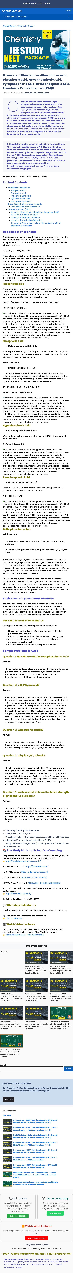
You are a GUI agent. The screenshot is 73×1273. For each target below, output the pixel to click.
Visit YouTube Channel (36, 1238)
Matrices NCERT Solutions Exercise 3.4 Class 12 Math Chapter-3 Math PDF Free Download (10, 1053)
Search (3, 1065)
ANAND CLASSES (12, 10)
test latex (3, 952)
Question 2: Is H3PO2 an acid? (24, 215)
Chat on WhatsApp (14, 918)
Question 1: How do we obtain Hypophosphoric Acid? (35, 212)
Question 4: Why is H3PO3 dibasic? (26, 220)
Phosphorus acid (18, 190)
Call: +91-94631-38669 (18, 1216)
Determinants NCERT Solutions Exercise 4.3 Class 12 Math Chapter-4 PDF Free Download (60, 997)
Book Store (9, 1099)
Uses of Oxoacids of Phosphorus (25, 206)
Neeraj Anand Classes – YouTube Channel (25, 935)
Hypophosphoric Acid (21, 196)
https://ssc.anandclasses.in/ (34, 877)
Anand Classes (9, 26)
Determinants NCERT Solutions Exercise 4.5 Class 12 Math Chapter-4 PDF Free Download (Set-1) (60, 969)
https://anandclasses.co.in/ (18, 893)
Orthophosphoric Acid (21, 201)
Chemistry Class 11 (26, 26)
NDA (24, 833)
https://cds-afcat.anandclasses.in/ (44, 883)
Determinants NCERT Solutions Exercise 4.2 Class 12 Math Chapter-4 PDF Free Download (10, 1025)
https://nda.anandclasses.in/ (34, 872)
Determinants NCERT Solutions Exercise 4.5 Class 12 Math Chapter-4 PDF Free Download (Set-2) (35, 969)
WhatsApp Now (55, 1213)
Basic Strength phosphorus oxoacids (25, 204)
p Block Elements (31, 830)
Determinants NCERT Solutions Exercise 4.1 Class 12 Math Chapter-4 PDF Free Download (36, 1025)
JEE (20, 833)
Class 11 (14, 833)
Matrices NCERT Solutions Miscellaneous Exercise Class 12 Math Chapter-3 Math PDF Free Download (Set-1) (61, 1025)
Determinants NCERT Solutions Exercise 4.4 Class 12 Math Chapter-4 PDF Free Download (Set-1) (35, 997)
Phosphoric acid (18, 193)
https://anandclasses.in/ (37, 866)
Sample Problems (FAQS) (19, 209)
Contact (45, 1245)
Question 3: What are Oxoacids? (25, 217)
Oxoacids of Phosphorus (19, 187)
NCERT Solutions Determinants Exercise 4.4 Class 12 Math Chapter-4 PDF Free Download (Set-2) (11, 997)
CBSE (8, 833)
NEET (29, 833)
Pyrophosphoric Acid (20, 198)
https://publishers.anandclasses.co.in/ (23, 861)
